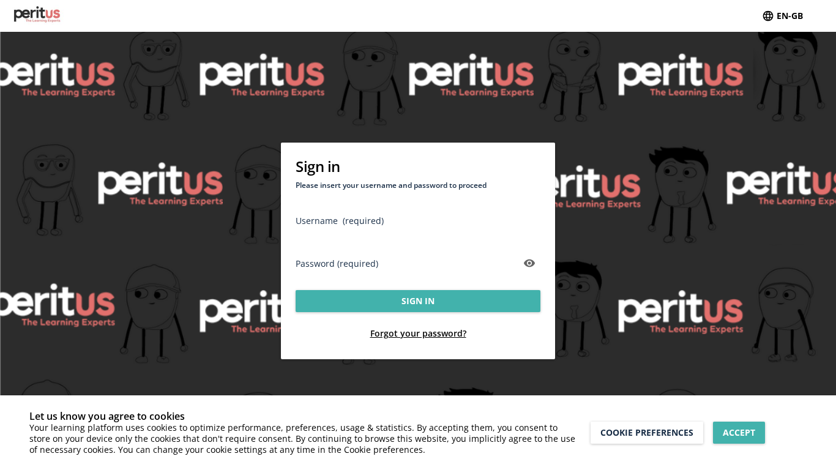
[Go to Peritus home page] (59, 16)
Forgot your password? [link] (418, 333)
